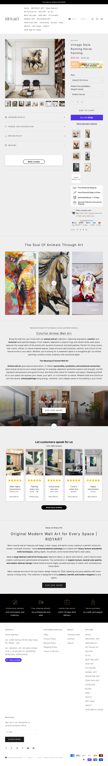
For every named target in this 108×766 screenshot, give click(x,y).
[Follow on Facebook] (6, 748)
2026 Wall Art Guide (32, 30)
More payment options (87, 124)
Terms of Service (51, 651)
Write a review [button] (34, 162)
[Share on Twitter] (80, 230)
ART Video (36, 26)
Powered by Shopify (56, 757)
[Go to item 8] (55, 104)
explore (27, 310)
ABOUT (46, 26)
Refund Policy (50, 643)
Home (26, 8)
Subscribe (14, 739)
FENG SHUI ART (31, 22)
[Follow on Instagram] (17, 748)
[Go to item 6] (42, 104)
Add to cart (87, 110)
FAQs (61, 22)
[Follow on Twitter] (12, 748)
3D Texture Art (30, 12)
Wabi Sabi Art (52, 8)
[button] (3, 473)
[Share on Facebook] (77, 230)
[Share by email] (86, 230)
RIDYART (74, 40)
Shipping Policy (50, 647)
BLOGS (54, 22)
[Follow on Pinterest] (23, 748)
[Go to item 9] (62, 104)
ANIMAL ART (29, 19)
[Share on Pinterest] (83, 230)
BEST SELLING (30, 15)
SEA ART (42, 12)
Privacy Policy (50, 639)
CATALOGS (44, 22)
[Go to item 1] (8, 104)
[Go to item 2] (15, 104)
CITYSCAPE (53, 15)
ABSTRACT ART (37, 8)
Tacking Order (73, 635)
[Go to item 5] (35, 104)
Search (70, 643)
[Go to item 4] (28, 104)
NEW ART (42, 15)
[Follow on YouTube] (28, 748)
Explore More (54, 585)
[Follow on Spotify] (33, 748)
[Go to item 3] (21, 104)
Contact (71, 639)
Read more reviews (54, 507)
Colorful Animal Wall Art (54, 333)
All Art (50, 12)
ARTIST (27, 26)
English (83, 19)
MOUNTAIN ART (43, 19)
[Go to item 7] (48, 104)
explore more (54, 410)
